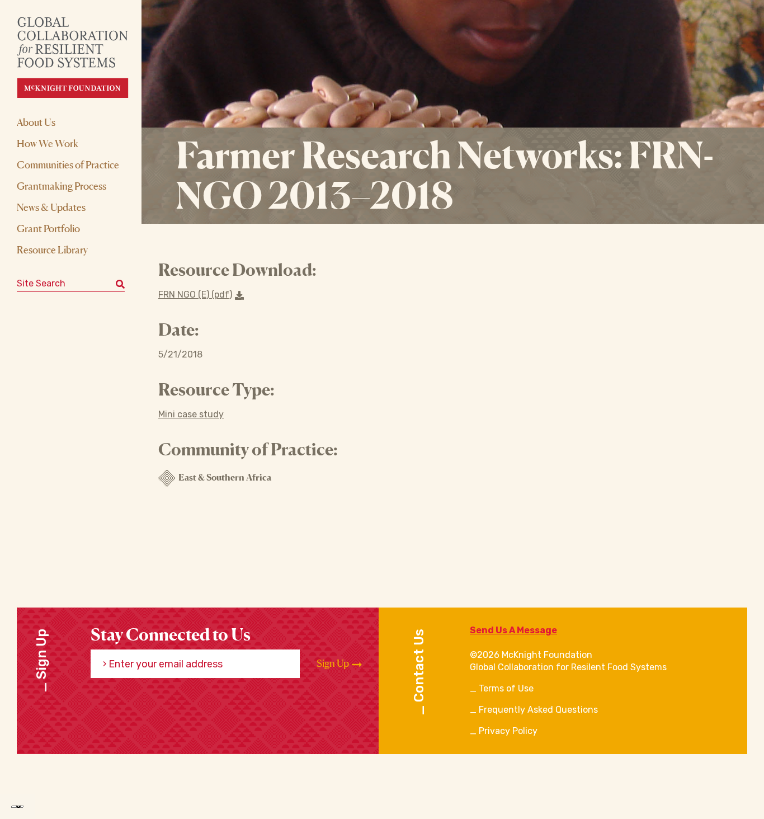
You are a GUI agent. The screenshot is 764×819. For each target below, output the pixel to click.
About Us (36, 122)
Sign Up (334, 663)
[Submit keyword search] (120, 284)
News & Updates (51, 207)
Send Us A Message (513, 630)
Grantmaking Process (61, 186)
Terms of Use (506, 688)
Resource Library (52, 249)
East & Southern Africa (224, 477)
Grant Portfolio (48, 228)
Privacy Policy (508, 731)
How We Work (47, 143)
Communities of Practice (68, 164)
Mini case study (191, 414)
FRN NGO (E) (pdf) (195, 294)
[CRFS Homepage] (82, 57)
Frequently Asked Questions (538, 709)
